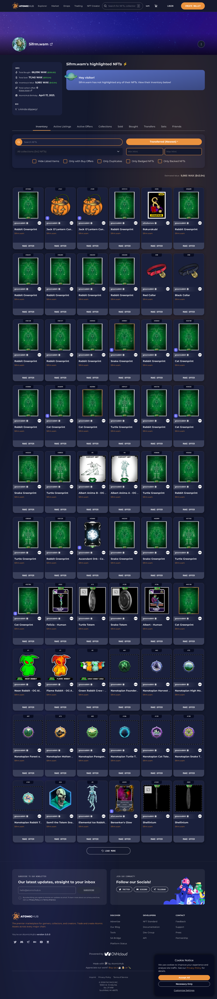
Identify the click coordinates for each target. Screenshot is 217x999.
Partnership (182, 938)
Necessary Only (184, 984)
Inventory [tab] (42, 126)
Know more (24, 90)
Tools (113, 932)
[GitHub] (48, 942)
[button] (201, 44)
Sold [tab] (120, 126)
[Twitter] (15, 942)
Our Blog (115, 927)
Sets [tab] (163, 126)
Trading (78, 6)
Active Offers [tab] (85, 126)
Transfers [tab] (149, 126)
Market (55, 6)
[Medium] (35, 942)
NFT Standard (150, 921)
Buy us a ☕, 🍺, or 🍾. (120, 967)
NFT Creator (93, 6)
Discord (143, 889)
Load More (110, 850)
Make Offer (28, 245)
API (145, 938)
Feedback (181, 921)
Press (178, 932)
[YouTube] (41, 942)
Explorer (42, 6)
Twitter (126, 889)
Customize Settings (184, 990)
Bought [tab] (133, 126)
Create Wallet (193, 5)
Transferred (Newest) (163, 141)
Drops (66, 6)
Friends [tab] (176, 126)
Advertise (115, 921)
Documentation (151, 927)
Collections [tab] (105, 126)
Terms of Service (49, 900)
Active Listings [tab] (62, 126)
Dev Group (148, 932)
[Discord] (22, 942)
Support (180, 927)
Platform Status (118, 943)
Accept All (184, 977)
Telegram (161, 889)
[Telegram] (28, 942)
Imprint (92, 977)
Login (170, 5)
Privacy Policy (34, 900)
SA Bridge (115, 938)
